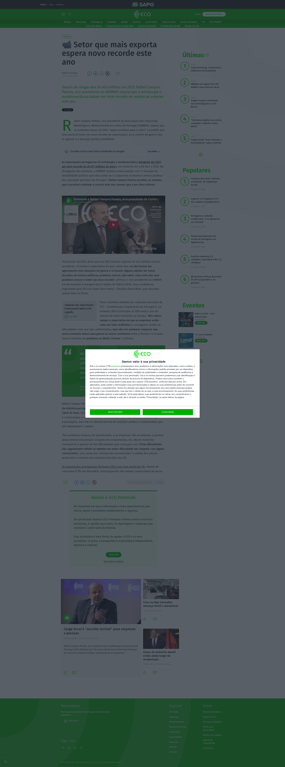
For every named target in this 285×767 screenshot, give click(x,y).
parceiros (115, 366)
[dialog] (142, 383)
